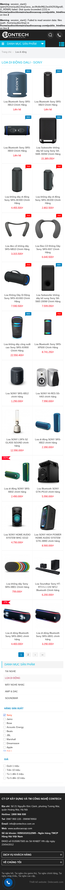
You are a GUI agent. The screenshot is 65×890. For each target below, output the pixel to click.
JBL (9, 735)
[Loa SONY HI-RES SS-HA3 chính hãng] (48, 388)
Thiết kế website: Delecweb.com (46, 882)
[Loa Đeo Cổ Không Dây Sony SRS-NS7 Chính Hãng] (48, 241)
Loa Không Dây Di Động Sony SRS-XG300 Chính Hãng (17, 298)
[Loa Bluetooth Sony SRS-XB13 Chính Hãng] (17, 96)
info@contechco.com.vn (22, 823)
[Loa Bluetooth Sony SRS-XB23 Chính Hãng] (48, 96)
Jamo (9, 719)
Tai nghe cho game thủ (26, 873)
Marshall (11, 739)
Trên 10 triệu (13, 770)
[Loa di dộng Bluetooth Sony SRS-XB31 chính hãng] (48, 628)
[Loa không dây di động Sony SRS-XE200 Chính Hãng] (48, 191)
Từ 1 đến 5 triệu (15, 774)
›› (42, 654)
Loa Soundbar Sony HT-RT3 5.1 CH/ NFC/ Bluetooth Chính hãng (48, 586)
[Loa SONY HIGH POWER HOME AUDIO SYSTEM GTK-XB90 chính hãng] (48, 529)
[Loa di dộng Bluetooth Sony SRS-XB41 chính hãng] (17, 628)
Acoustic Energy (15, 727)
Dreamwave (13, 743)
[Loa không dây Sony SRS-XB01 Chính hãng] (17, 578)
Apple (10, 747)
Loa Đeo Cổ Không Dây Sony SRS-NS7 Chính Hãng (47, 249)
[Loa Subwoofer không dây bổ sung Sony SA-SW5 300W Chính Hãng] (48, 142)
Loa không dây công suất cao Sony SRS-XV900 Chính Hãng (17, 347)
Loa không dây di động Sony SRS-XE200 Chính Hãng (48, 199)
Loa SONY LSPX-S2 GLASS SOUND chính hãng (17, 442)
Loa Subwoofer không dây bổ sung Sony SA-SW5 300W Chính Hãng (47, 150)
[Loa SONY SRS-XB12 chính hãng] (17, 388)
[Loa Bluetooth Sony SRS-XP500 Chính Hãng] (48, 339)
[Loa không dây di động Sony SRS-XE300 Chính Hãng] (17, 191)
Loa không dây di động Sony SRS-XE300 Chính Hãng (17, 199)
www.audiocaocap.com (20, 828)
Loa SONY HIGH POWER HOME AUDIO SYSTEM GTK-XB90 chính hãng (47, 537)
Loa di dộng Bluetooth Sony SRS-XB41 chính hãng (17, 636)
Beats (10, 731)
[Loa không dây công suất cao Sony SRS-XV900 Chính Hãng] (17, 339)
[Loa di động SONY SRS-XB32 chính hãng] (17, 483)
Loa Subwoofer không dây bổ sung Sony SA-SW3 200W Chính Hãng (47, 298)
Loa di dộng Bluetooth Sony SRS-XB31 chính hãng (48, 636)
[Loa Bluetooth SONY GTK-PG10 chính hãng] (48, 483)
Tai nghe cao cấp (26, 876)
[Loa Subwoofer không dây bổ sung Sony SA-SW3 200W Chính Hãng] (48, 290)
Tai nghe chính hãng (48, 873)
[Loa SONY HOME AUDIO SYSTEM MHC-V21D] (17, 529)
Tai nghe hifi (7, 873)
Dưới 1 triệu (13, 766)
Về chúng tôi (12, 862)
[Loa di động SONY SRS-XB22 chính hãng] (48, 434)
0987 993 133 (13, 819)
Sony (9, 715)
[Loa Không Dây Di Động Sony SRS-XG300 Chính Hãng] (17, 290)
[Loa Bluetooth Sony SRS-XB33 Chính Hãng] (17, 142)
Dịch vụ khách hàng (17, 854)
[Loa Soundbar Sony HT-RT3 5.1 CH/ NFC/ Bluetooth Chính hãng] (48, 578)
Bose (9, 723)
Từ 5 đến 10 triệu (16, 778)
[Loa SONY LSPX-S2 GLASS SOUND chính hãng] (17, 434)
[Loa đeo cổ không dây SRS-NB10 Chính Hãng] (17, 241)
